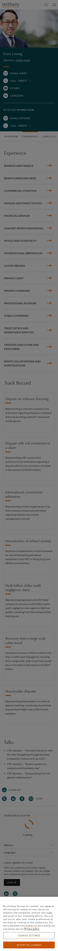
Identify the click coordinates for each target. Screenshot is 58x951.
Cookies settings (29, 935)
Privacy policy (32, 928)
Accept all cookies (29, 945)
